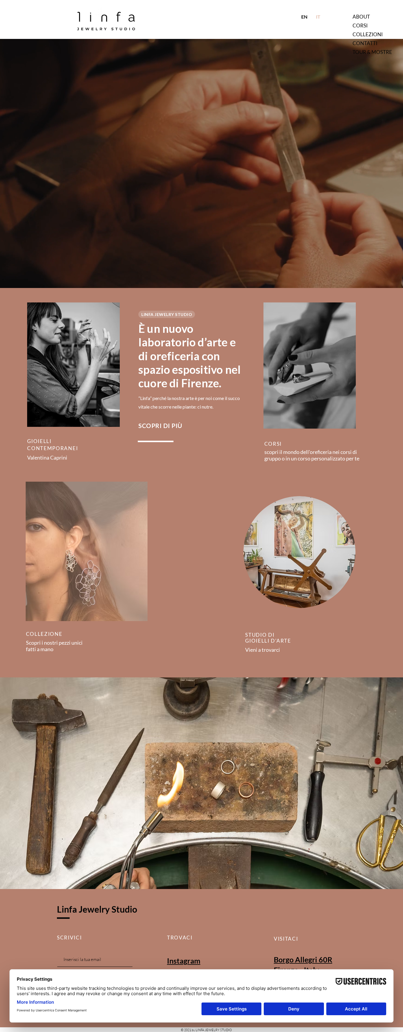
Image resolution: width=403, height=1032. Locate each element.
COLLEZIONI (368, 34)
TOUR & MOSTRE (372, 52)
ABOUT (361, 17)
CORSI (360, 25)
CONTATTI (365, 43)
